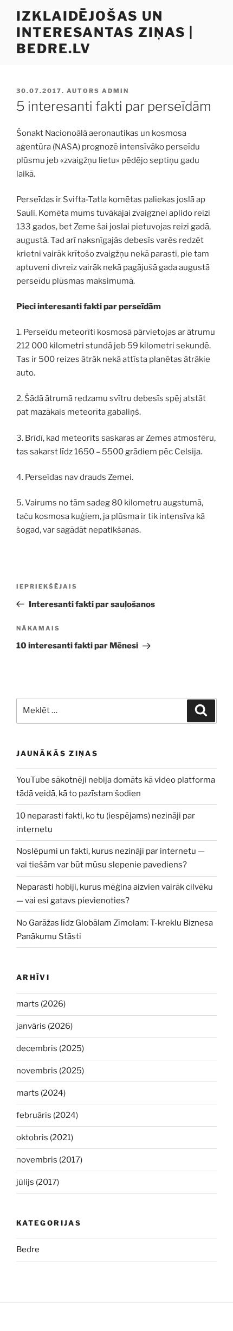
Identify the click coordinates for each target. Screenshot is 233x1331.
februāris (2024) (47, 1115)
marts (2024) (41, 1093)
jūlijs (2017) (37, 1182)
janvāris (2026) (44, 1026)
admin (115, 91)
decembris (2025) (50, 1048)
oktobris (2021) (44, 1137)
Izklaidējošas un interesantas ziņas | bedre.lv (104, 32)
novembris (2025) (50, 1071)
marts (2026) (41, 1004)
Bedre (28, 1249)
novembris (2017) (49, 1160)
